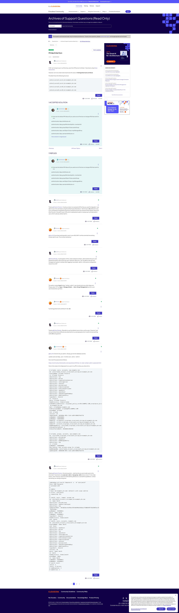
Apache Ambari (56, 56)
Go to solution (97, 50)
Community (79, 6)
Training (86, 6)
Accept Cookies (171, 608)
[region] (153, 603)
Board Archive (55, 41)
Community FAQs (82, 591)
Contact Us (127, 601)
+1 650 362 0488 (125, 605)
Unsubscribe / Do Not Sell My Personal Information (89, 602)
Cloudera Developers (114, 11)
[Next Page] (79, 584)
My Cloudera (52, 597)
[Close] (175, 595)
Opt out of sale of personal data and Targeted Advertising (139, 609)
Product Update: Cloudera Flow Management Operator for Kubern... (115, 85)
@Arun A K (51, 235)
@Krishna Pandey (53, 258)
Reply (98, 95)
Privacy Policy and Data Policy (75, 602)
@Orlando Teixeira (57, 207)
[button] (100, 65)
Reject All (161, 608)
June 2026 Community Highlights (112, 75)
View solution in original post (58, 136)
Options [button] (52, 45)
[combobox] (86, 26)
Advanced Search (52, 29)
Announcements (73, 11)
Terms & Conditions (65, 602)
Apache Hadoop (54, 603)
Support (98, 6)
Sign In (128, 11)
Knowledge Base (82, 597)
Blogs (104, 11)
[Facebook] (123, 598)
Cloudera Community (56, 11)
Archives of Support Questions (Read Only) (69, 41)
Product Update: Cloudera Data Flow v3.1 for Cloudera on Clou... (115, 90)
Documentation (71, 597)
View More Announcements (117, 94)
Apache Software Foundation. (84, 603)
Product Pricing (94, 597)
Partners (92, 6)
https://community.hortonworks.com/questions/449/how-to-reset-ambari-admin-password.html (75, 363)
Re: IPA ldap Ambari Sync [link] (85, 41)
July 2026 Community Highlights (112, 71)
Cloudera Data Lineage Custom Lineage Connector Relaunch (117, 80)
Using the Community (93, 11)
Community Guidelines (68, 591)
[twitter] (126, 598)
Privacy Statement (167, 605)
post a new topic (105, 36)
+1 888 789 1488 (126, 603)
